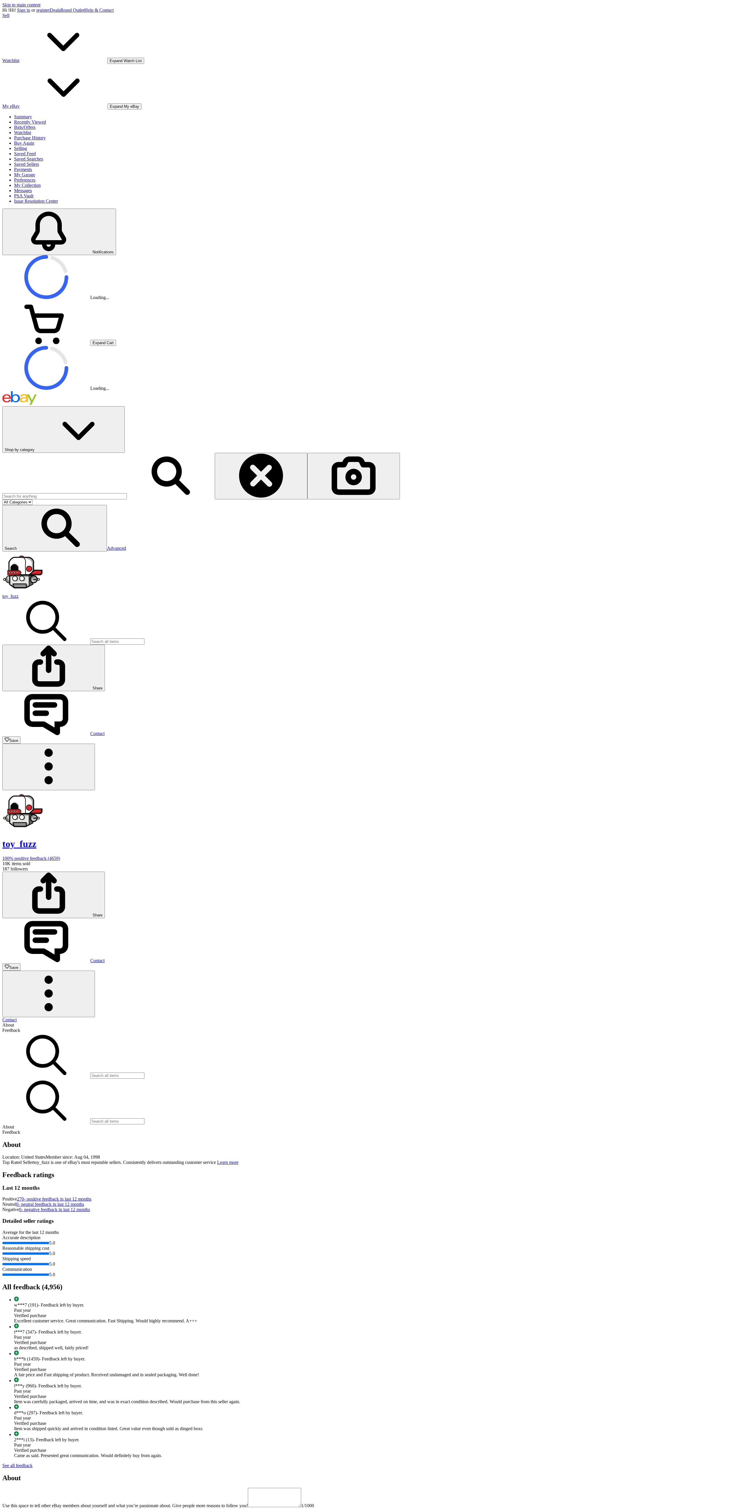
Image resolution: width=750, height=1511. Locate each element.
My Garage (24, 174)
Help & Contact (99, 10)
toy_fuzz (10, 596)
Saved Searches (28, 158)
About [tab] (8, 1024)
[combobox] (64, 496)
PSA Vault (23, 195)
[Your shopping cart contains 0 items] (46, 342)
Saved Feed (25, 153)
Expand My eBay (124, 106)
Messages (23, 190)
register (43, 10)
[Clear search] (261, 476)
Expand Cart (103, 343)
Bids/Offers (24, 127)
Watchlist (22, 132)
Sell (5, 15)
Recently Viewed (30, 121)
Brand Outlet (72, 10)
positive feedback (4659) (31, 858)
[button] (54, 528)
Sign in (23, 10)
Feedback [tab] (11, 1030)
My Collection (27, 185)
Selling (20, 148)
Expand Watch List (126, 61)
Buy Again (24, 143)
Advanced (116, 548)
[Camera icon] (353, 476)
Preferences (24, 179)
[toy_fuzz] (22, 590)
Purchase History (30, 137)
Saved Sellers (26, 164)
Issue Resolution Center (36, 201)
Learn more (227, 1162)
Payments (23, 169)
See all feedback (17, 1465)
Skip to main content (21, 4)
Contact (9, 1019)
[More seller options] (48, 767)
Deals (55, 10)
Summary (23, 116)
